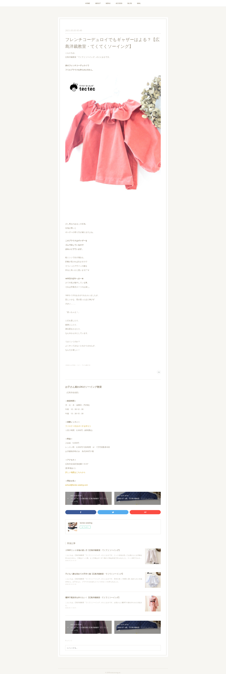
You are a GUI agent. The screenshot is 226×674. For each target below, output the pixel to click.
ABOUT (98, 3)
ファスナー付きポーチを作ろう (78, 426)
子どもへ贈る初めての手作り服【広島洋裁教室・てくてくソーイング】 (94, 573)
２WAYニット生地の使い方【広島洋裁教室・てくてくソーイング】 (92, 550)
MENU (108, 3)
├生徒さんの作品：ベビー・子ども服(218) (77, 365)
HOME (87, 3)
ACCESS (119, 3)
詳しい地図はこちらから (75, 472)
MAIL (139, 3)
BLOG (130, 3)
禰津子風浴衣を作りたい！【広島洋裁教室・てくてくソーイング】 (92, 597)
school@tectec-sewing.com (76, 485)
